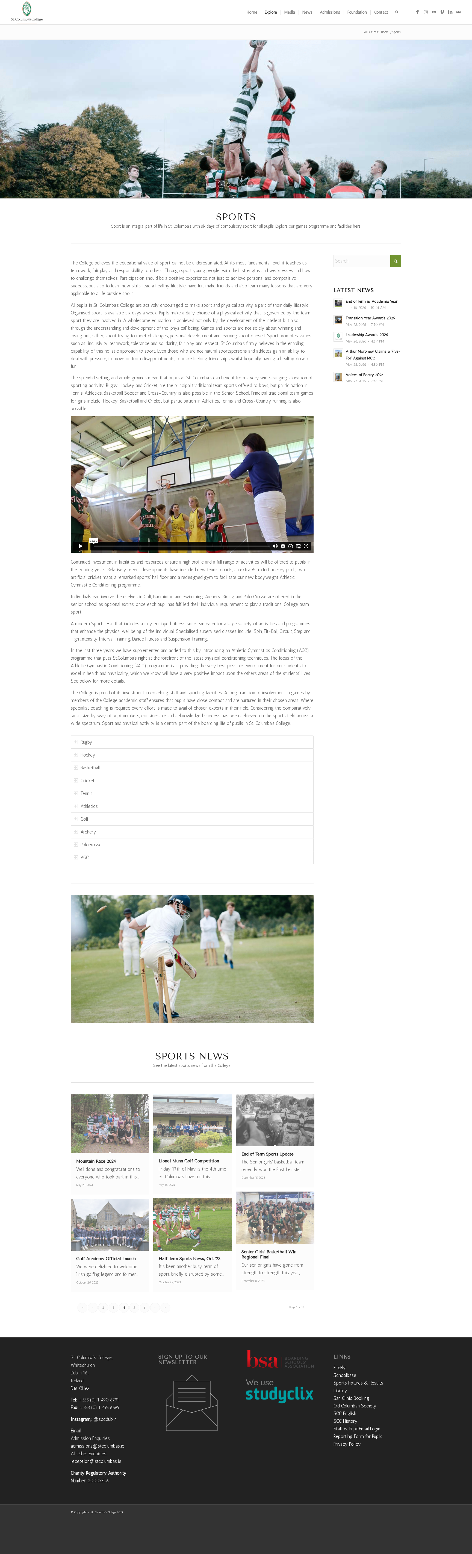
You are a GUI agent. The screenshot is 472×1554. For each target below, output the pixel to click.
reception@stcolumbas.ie (96, 1490)
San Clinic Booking (351, 1427)
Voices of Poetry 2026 (365, 374)
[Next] (301, 974)
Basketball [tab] (90, 767)
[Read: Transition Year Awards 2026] (338, 320)
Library (340, 1420)
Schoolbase (345, 1404)
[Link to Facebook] (417, 12)
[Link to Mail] (458, 12)
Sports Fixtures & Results (358, 1412)
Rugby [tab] (86, 742)
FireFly (340, 1397)
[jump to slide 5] (244, 185)
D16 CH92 (80, 1418)
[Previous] (83, 974)
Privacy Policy (347, 1473)
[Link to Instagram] (425, 12)
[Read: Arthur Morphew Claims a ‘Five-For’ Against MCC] (338, 353)
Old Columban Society (355, 1435)
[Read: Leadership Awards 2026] (338, 337)
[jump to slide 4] (240, 185)
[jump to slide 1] (228, 185)
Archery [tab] (88, 832)
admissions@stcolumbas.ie (97, 1475)
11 (214, 1047)
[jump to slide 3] (236, 185)
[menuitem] (252, 12)
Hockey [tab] (88, 755)
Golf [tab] (84, 819)
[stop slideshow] (250, 184)
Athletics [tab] (89, 806)
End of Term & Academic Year (371, 301)
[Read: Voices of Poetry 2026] (338, 377)
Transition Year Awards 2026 (370, 317)
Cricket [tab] (88, 780)
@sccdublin (105, 1448)
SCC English (345, 1443)
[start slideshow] (221, 184)
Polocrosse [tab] (91, 844)
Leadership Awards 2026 (367, 334)
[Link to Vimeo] (442, 12)
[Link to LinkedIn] (450, 12)
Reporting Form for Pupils (358, 1466)
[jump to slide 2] (232, 185)
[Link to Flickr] (434, 12)
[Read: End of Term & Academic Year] (338, 303)
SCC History (346, 1450)
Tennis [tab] (87, 793)
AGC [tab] (85, 857)
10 (210, 1047)
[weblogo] (27, 12)
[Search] (397, 12)
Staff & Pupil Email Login (357, 1458)
